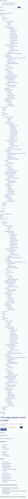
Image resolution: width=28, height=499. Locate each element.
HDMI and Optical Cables (13, 63)
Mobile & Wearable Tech (10, 78)
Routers (9, 91)
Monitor (12, 47)
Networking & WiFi (9, 89)
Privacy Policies (6, 464)
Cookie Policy (6, 462)
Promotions (5, 107)
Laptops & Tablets (9, 21)
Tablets (9, 24)
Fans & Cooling (13, 37)
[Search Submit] (21, 427)
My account (5, 444)
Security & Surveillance (10, 98)
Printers (6, 65)
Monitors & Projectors (12, 46)
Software (12, 41)
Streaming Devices (12, 62)
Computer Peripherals (10, 44)
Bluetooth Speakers (12, 85)
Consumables (11, 68)
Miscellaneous (8, 101)
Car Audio (10, 102)
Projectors (12, 49)
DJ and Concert (11, 86)
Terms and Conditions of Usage (9, 469)
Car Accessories (11, 105)
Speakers (7, 84)
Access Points (11, 97)
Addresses (5, 447)
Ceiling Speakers (11, 59)
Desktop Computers (9, 27)
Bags (9, 25)
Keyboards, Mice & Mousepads (14, 53)
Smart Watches (11, 79)
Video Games (11, 73)
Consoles (10, 70)
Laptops (9, 22)
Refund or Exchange (7, 466)
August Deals (5, 18)
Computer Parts (11, 28)
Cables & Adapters (14, 43)
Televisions (7, 54)
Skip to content (3, 0)
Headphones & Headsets (10, 76)
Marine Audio (10, 104)
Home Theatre (8, 56)
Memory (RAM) (13, 34)
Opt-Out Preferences (7, 463)
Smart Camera (11, 81)
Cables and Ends (11, 95)
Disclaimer (5, 470)
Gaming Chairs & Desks (13, 75)
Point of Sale (8, 100)
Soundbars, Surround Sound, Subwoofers (17, 57)
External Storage (14, 35)
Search (1, 7)
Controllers (10, 72)
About (4, 108)
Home (4, 17)
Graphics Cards (13, 38)
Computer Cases (14, 30)
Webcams (10, 52)
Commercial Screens (14, 50)
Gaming (6, 69)
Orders (4, 110)
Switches (10, 92)
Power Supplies (13, 40)
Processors (12, 33)
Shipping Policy (6, 467)
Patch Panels (10, 94)
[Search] (19, 7)
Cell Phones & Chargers (13, 82)
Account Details (6, 449)
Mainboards (12, 31)
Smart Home (7, 88)
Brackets (10, 60)
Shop (4, 19)
